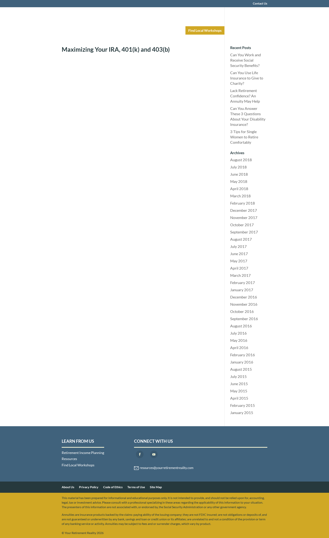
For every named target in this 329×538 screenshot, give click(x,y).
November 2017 (243, 217)
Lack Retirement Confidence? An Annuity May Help (245, 95)
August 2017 (241, 239)
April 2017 (239, 268)
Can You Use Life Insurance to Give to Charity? (246, 78)
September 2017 (244, 232)
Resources (170, 30)
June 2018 (239, 174)
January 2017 (241, 289)
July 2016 (238, 333)
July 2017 (238, 246)
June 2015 (239, 383)
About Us (68, 487)
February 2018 (242, 203)
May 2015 (238, 391)
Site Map (156, 487)
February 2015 (242, 405)
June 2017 (239, 253)
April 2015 (239, 398)
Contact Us (260, 3)
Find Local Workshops (205, 30)
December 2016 (243, 297)
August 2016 (241, 326)
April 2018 (239, 188)
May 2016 (238, 340)
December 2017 (243, 210)
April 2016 (239, 347)
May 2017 (238, 261)
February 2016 (242, 354)
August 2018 (241, 159)
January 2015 (241, 412)
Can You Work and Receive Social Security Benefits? (245, 60)
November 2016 (243, 304)
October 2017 (242, 224)
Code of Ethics (113, 487)
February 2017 (242, 282)
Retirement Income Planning (129, 30)
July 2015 (238, 376)
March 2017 (240, 275)
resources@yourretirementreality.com (166, 468)
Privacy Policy (88, 487)
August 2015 (241, 369)
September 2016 (244, 318)
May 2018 (238, 181)
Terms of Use (136, 487)
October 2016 (242, 311)
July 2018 (238, 167)
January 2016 (241, 362)
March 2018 (240, 196)
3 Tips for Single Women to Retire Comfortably (244, 136)
